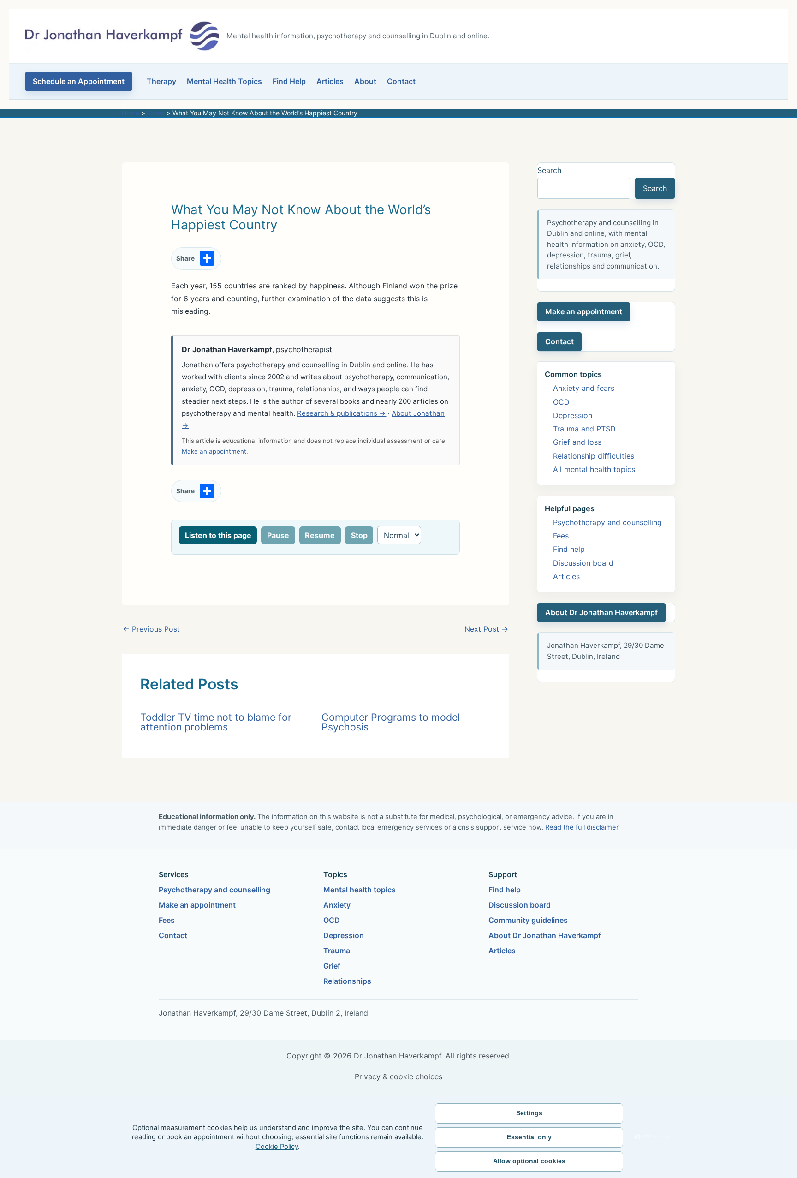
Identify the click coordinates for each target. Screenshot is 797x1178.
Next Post (486, 629)
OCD (561, 402)
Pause (278, 535)
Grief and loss (577, 442)
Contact (401, 81)
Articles (330, 81)
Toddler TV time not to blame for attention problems (215, 722)
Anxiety (337, 904)
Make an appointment (214, 451)
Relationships (347, 981)
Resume (320, 535)
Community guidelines (528, 920)
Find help (569, 549)
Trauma (336, 950)
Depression (572, 415)
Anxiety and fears (583, 388)
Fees (561, 535)
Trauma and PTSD (584, 428)
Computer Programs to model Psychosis (390, 722)
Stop (359, 535)
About (365, 81)
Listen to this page (218, 535)
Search (549, 170)
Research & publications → (341, 413)
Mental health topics (359, 889)
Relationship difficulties (593, 455)
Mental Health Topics (224, 81)
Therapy (161, 81)
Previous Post (151, 629)
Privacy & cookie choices (398, 1076)
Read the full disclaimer (581, 827)
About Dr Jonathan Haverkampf (601, 612)
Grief (331, 965)
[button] (78, 81)
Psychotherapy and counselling (607, 522)
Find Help (289, 81)
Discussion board (583, 563)
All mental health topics (594, 469)
